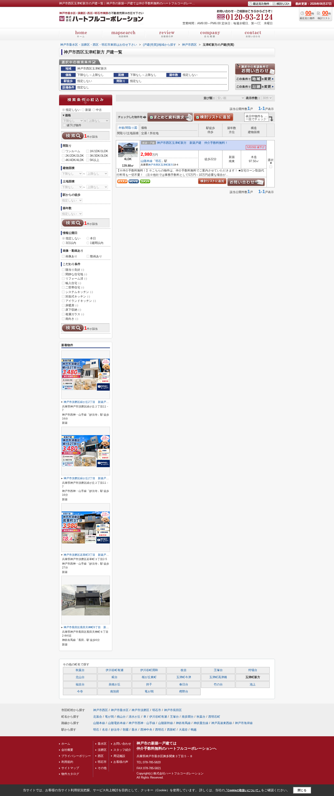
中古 (99, 110)
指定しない (73, 110)
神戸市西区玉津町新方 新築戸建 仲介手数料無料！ (192, 142)
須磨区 (102, 749)
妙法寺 (115, 729)
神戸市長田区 (173, 710)
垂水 (134, 729)
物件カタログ (70, 774)
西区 (101, 756)
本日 (93, 238)
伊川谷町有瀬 (114, 670)
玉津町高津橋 (218, 677)
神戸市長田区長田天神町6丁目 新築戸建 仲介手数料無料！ (101, 627)
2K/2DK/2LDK (74, 155)
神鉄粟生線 (201, 723)
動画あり (96, 256)
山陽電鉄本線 (117, 723)
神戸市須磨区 (140, 710)
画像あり (71, 256)
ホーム (65, 743)
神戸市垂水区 (120, 710)
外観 (122, 127)
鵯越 (194, 729)
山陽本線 (146, 161)
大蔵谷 (183, 729)
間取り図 (131, 127)
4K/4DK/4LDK (74, 160)
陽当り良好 (74, 269)
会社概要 (67, 749)
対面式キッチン (77, 296)
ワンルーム (72, 151)
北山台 (80, 677)
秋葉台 (80, 670)
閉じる (302, 790)
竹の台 (218, 684)
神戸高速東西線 (221, 723)
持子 (149, 684)
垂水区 (102, 743)
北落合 (97, 716)
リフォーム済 (76, 278)
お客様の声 (120, 762)
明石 (158, 161)
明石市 (156, 710)
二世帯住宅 (74, 287)
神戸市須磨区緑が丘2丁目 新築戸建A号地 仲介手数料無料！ (102, 402)
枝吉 (184, 670)
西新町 (171, 729)
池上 (253, 684)
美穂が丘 (114, 684)
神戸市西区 (154, 164)
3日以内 (71, 243)
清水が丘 (134, 716)
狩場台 (252, 670)
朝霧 (126, 729)
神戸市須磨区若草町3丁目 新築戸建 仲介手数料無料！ (98, 554)
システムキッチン (79, 292)
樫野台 (183, 691)
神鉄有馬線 (183, 723)
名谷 (105, 729)
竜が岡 (149, 691)
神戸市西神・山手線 (142, 723)
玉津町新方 (167, 164)
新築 (88, 110)
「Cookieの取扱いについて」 (243, 790)
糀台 (114, 677)
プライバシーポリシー (76, 756)
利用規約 (67, 762)
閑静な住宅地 (76, 274)
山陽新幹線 (165, 723)
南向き (71, 318)
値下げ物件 (74, 125)
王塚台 (218, 670)
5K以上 (94, 160)
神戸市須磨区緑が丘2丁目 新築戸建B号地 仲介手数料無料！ (102, 478)
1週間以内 (96, 243)
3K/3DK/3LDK (99, 155)
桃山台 (121, 716)
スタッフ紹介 (122, 749)
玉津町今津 (183, 677)
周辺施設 (119, 756)
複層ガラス (74, 314)
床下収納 (73, 309)
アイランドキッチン (80, 301)
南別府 (114, 691)
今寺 (80, 691)
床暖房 (71, 305)
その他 (102, 768)
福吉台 (80, 684)
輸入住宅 (73, 283)
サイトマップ (70, 768)
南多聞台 (188, 716)
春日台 (183, 684)
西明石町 (214, 716)
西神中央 (146, 729)
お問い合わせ (122, 743)
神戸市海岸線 (244, 723)
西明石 (159, 729)
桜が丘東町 (149, 677)
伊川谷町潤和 (149, 670)
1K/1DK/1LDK (99, 151)
